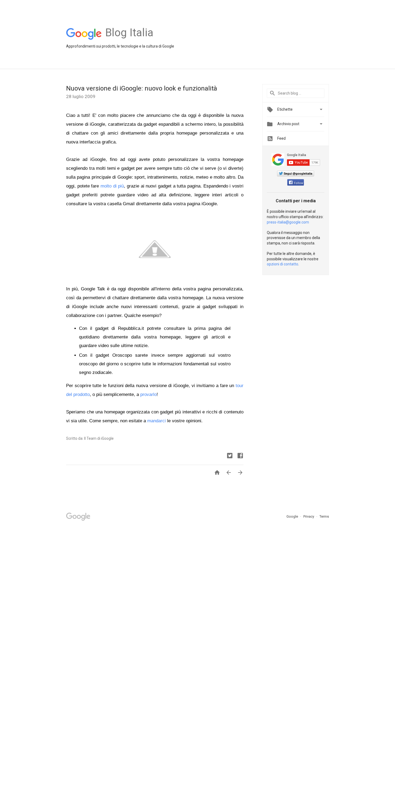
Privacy (309, 516)
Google (292, 516)
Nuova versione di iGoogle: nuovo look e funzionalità (141, 88)
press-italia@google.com (288, 222)
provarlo (148, 394)
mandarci (156, 420)
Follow (298, 183)
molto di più (112, 186)
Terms (324, 516)
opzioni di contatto (282, 264)
